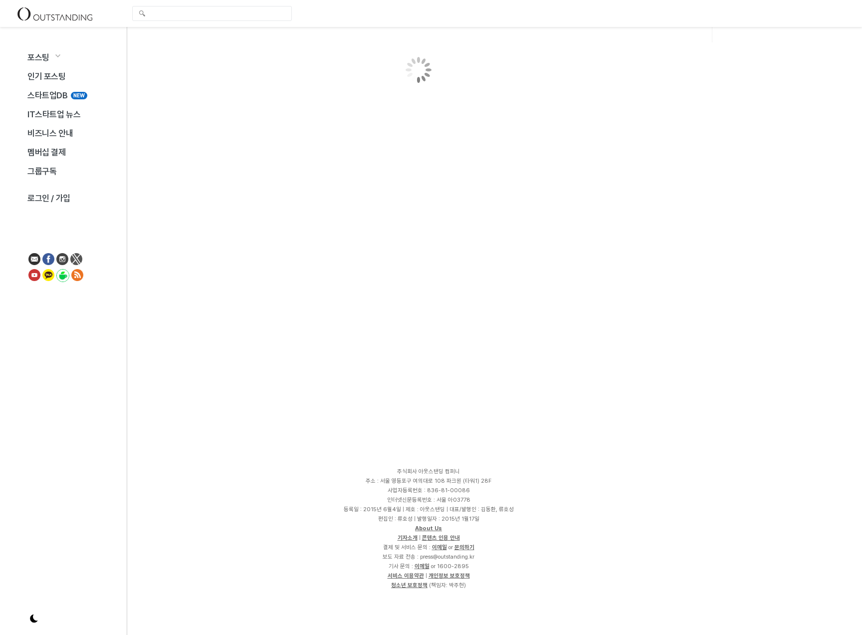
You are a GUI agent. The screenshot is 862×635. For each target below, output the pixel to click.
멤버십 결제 (46, 152)
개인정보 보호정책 (449, 575)
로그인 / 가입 (48, 198)
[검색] (214, 13)
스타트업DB (56, 95)
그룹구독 (41, 171)
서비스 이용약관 (406, 575)
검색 (142, 14)
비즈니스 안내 (50, 133)
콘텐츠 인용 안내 (441, 537)
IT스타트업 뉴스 (53, 114)
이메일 (439, 547)
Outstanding (54, 13)
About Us (428, 528)
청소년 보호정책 (409, 585)
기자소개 (408, 537)
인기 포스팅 (46, 76)
